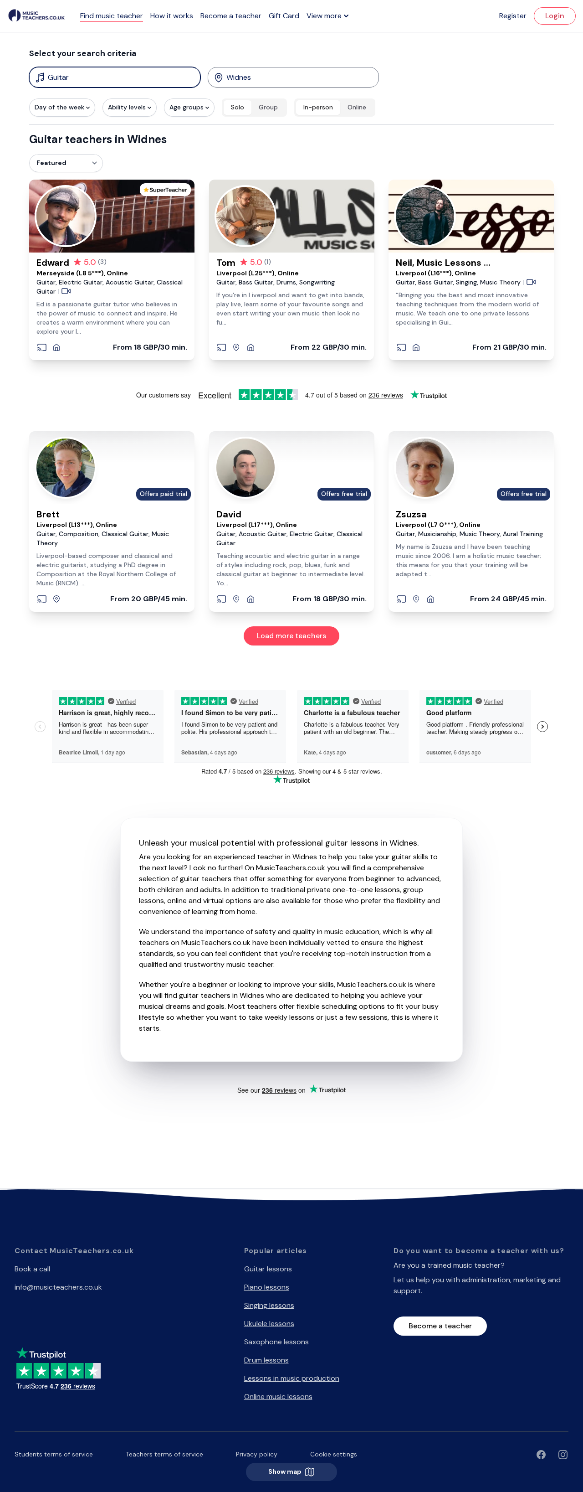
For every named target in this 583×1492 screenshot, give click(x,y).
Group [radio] (268, 107)
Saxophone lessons (276, 1342)
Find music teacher (111, 16)
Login (554, 16)
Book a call (32, 1269)
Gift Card (284, 16)
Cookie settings (333, 1454)
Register (513, 16)
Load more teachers (291, 635)
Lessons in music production (291, 1378)
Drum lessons (266, 1360)
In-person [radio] (318, 107)
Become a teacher (230, 16)
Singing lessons (269, 1305)
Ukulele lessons (269, 1323)
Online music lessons (278, 1396)
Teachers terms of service (164, 1454)
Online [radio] (357, 107)
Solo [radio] (237, 107)
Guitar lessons (268, 1269)
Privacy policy (256, 1454)
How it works (171, 16)
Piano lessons (266, 1287)
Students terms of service (54, 1454)
